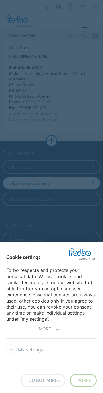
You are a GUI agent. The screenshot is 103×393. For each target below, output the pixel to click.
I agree (83, 380)
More (45, 329)
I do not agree (43, 380)
